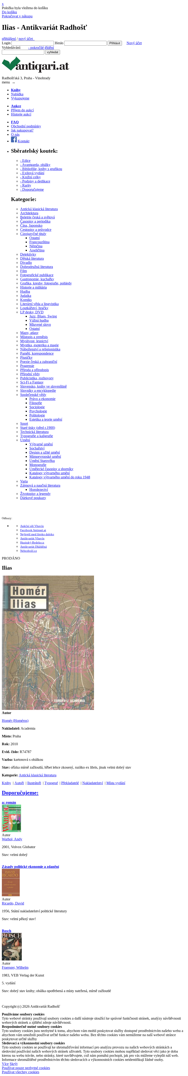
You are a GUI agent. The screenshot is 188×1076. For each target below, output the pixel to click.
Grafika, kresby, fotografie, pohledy (46, 283)
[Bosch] (12, 959)
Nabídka (17, 94)
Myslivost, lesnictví (34, 341)
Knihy (6, 783)
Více (5, 1064)
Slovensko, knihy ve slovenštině (43, 386)
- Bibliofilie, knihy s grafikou (41, 169)
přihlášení (9, 39)
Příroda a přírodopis (34, 370)
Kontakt (23, 141)
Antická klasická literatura (39, 209)
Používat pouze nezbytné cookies (26, 1068)
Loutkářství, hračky (34, 308)
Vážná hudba (39, 320)
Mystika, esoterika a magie (39, 345)
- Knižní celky (30, 177)
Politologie (37, 415)
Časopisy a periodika (35, 221)
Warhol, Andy (12, 839)
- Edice (25, 161)
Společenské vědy (33, 395)
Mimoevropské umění (45, 456)
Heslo (59, 43)
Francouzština (39, 242)
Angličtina (36, 250)
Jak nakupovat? (22, 130)
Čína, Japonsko (31, 225)
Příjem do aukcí (22, 110)
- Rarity (25, 185)
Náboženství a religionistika (40, 349)
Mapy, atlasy (29, 333)
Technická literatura (34, 432)
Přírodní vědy (30, 374)
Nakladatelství (92, 783)
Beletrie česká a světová (37, 217)
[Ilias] (48, 709)
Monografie (37, 465)
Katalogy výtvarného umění (49, 473)
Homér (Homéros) (15, 721)
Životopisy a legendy (35, 494)
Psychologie (38, 411)
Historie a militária (33, 287)
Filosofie (35, 403)
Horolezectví (38, 489)
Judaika (25, 296)
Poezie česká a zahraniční (38, 362)
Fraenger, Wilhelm (15, 967)
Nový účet (134, 43)
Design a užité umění (44, 452)
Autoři (19, 783)
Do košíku (9, 12)
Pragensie (27, 366)
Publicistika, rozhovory (37, 378)
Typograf (51, 783)
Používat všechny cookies (20, 1072)
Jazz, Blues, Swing (43, 316)
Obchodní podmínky (26, 126)
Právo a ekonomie (42, 399)
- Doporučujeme (32, 189)
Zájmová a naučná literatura (40, 485)
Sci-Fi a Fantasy (32, 382)
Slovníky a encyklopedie (38, 390)
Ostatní (34, 238)
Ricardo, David (13, 903)
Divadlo (26, 263)
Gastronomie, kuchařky (37, 279)
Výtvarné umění (41, 444)
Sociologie (37, 407)
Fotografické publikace (36, 275)
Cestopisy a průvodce (35, 230)
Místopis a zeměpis (34, 337)
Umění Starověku (42, 461)
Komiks (26, 300)
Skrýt (13, 1064)
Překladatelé (70, 783)
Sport (24, 423)
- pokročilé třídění (41, 48)
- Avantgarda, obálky (35, 165)
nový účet (27, 39)
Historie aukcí (21, 114)
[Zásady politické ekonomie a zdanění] (11, 895)
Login (6, 43)
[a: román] (11, 831)
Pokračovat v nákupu (17, 16)
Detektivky (28, 254)
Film (23, 271)
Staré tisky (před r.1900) (37, 428)
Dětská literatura (32, 258)
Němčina (35, 246)
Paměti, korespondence (37, 353)
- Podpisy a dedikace (35, 181)
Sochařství (36, 448)
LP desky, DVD (32, 312)
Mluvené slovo (40, 324)
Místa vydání (115, 783)
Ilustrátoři (34, 783)
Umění (25, 440)
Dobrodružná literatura (36, 267)
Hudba (25, 291)
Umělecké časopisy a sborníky (51, 469)
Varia (24, 481)
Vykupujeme (20, 98)
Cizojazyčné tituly (33, 234)
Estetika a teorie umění (45, 419)
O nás (15, 134)
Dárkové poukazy (33, 498)
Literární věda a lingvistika (39, 304)
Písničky (26, 357)
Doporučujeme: (20, 793)
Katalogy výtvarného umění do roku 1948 (59, 477)
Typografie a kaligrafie (36, 436)
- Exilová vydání (32, 173)
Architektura (29, 213)
